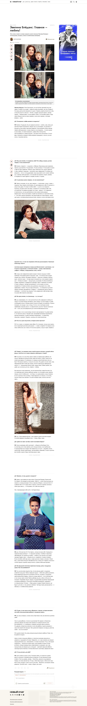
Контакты (12, 704)
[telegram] (15, 694)
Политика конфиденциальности (16, 701)
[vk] (12, 694)
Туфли (13, 42)
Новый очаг (17, 1)
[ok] (19, 694)
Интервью (14, 25)
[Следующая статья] (43, 687)
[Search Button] (74, 1)
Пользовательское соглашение (16, 699)
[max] (23, 694)
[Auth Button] (76, 1)
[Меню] (10, 1)
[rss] (10, 694)
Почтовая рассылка (71, 1)
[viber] (21, 694)
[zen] (17, 694)
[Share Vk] (11, 45)
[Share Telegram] (11, 52)
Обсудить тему (51, 39)
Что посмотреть (17, 42)
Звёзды (11, 25)
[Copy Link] (11, 56)
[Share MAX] (11, 49)
